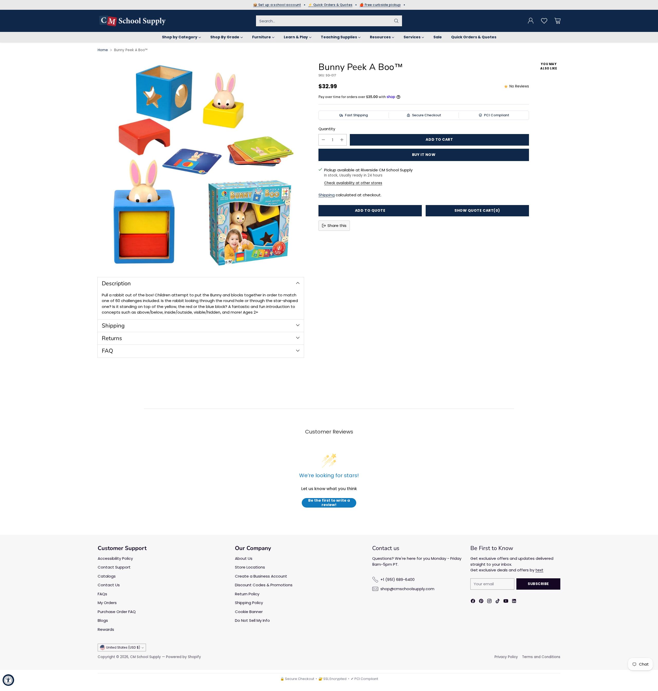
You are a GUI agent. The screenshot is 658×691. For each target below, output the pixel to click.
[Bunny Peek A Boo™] (201, 165)
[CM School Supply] (132, 21)
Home (103, 50)
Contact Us (109, 585)
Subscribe (538, 583)
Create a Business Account (261, 576)
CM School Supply (145, 656)
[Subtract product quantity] (323, 139)
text (539, 570)
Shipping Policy (249, 602)
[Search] (396, 20)
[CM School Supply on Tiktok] (498, 602)
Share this (336, 225)
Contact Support (114, 567)
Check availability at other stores (353, 183)
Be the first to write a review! (329, 503)
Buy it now (424, 154)
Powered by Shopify (183, 656)
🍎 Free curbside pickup (380, 5)
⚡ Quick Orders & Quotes (330, 5)
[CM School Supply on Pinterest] (481, 602)
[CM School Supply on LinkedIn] (514, 602)
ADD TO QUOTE (370, 210)
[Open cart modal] (557, 21)
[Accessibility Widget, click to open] (8, 680)
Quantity (326, 128)
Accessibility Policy (115, 558)
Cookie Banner (249, 611)
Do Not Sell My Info (252, 620)
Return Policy (247, 594)
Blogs (103, 620)
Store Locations (250, 567)
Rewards (106, 629)
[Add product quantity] (341, 139)
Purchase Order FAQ (117, 611)
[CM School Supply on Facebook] (473, 602)
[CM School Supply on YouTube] (506, 602)
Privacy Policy (506, 656)
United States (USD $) (123, 647)
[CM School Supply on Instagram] (489, 602)
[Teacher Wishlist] (544, 21)
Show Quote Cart (477, 210)
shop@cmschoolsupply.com (407, 588)
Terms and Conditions (541, 656)
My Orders (107, 602)
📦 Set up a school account (277, 5)
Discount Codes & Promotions (264, 585)
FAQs (102, 594)
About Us (243, 558)
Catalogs (107, 576)
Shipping (326, 195)
